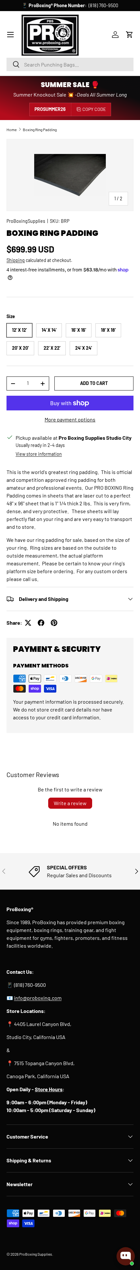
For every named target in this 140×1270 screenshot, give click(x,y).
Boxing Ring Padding (40, 129)
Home (12, 129)
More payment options (70, 419)
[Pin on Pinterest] (54, 622)
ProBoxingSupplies (26, 221)
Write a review (70, 803)
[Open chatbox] (126, 1256)
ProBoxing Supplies (35, 1254)
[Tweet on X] (28, 622)
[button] (129, 34)
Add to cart (94, 383)
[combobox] (70, 64)
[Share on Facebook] (41, 622)
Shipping (16, 260)
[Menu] (10, 34)
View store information (39, 454)
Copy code (94, 109)
